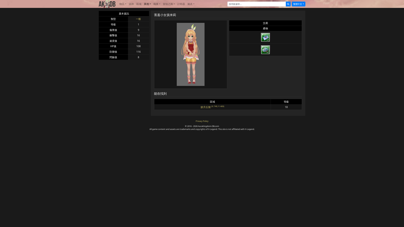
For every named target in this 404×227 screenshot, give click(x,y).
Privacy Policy (202, 121)
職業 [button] (155, 4)
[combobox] (256, 4)
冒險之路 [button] (168, 4)
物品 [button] (121, 4)
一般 (138, 19)
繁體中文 (297, 4)
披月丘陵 (206, 107)
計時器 (181, 4)
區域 (138, 4)
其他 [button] (146, 4)
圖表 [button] (190, 4)
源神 (131, 4)
